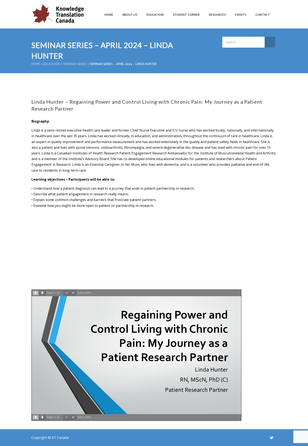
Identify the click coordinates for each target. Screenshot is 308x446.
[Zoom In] (73, 293)
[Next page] (42, 293)
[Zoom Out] (66, 293)
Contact (262, 15)
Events (240, 15)
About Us (129, 15)
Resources (217, 15)
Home (108, 15)
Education (51, 64)
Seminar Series (75, 64)
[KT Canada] (57, 13)
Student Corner (186, 15)
